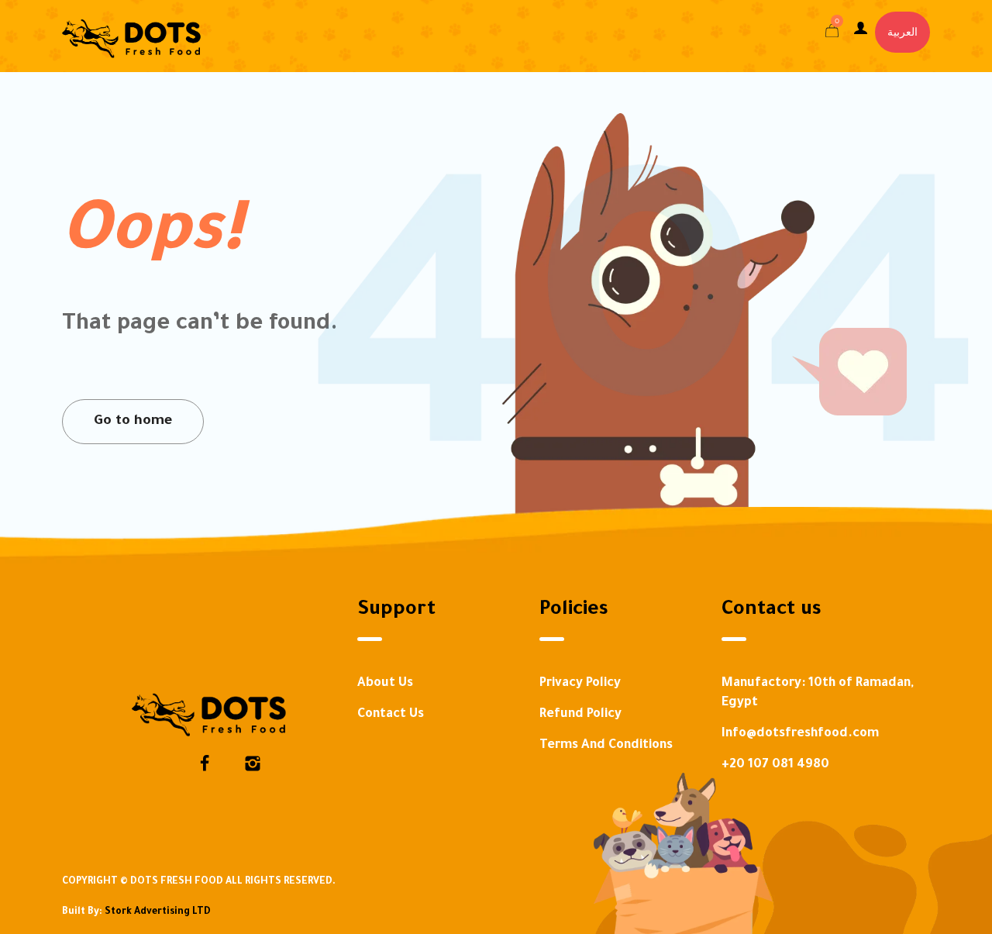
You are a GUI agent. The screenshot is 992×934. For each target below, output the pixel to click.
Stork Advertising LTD (158, 912)
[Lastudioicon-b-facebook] (204, 763)
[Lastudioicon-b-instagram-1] (252, 763)
